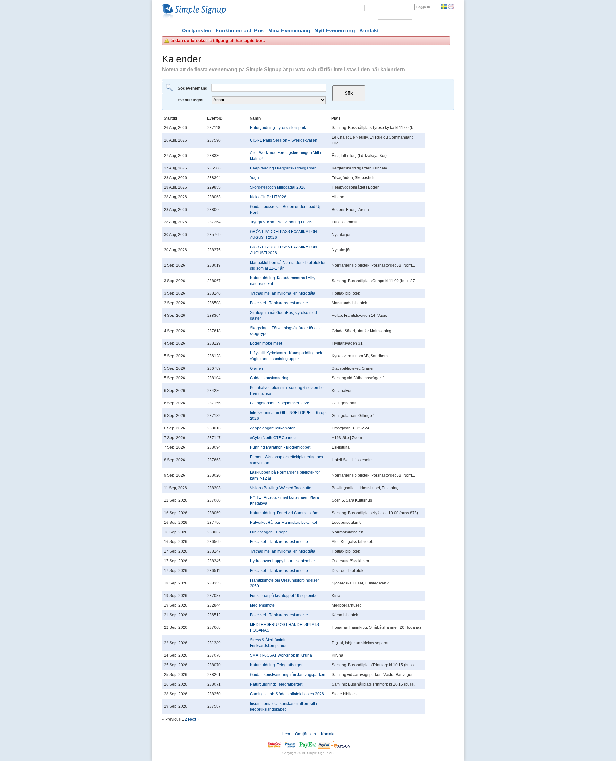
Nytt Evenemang (334, 30)
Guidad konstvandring (269, 378)
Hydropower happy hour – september (282, 561)
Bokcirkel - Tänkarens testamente (279, 303)
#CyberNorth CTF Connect (273, 438)
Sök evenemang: (194, 88)
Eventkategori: (192, 100)
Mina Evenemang (289, 30)
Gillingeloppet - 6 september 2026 (279, 403)
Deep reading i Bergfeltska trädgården (283, 168)
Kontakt (369, 30)
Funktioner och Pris (240, 30)
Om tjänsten (196, 30)
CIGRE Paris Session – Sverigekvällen (283, 140)
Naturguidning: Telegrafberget (276, 665)
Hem (286, 734)
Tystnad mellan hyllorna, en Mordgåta (282, 293)
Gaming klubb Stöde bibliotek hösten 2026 (287, 694)
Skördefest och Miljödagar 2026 (277, 187)
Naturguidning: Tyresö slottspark (278, 127)
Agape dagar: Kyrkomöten (272, 428)
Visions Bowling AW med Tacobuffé (280, 488)
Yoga (254, 178)
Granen (256, 368)
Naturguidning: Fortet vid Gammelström (284, 513)
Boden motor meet (266, 343)
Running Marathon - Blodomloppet (280, 447)
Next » (193, 719)
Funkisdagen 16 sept (268, 532)
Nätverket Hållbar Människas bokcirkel (283, 522)
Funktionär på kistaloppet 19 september (284, 595)
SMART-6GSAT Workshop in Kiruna (281, 655)
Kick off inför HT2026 (268, 197)
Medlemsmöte (262, 605)
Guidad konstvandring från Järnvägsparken (287, 674)
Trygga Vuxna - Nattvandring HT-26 (281, 222)
